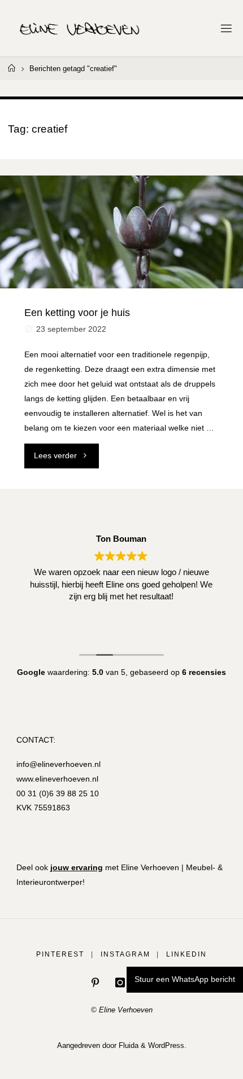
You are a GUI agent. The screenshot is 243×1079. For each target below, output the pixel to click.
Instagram (125, 954)
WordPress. (167, 1045)
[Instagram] (120, 983)
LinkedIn (186, 954)
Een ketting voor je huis (77, 312)
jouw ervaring (76, 867)
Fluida (127, 1045)
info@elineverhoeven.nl (58, 764)
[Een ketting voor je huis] (121, 232)
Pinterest (60, 954)
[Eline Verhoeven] (79, 28)
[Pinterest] (95, 983)
